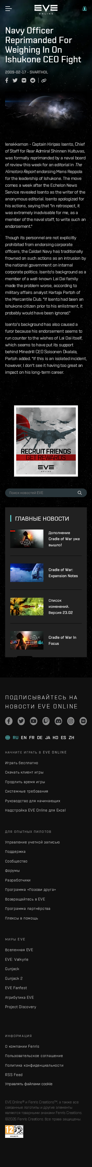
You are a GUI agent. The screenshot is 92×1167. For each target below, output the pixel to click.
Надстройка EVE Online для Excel (35, 810)
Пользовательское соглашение (34, 1055)
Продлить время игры (25, 782)
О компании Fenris (22, 1046)
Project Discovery (20, 1007)
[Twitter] (21, 721)
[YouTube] (33, 721)
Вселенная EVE (19, 950)
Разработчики (18, 880)
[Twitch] (46, 721)
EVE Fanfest (16, 988)
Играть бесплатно (21, 763)
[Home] (45, 13)
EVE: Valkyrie (17, 959)
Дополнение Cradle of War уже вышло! (64, 538)
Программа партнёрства (28, 908)
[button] (84, 8)
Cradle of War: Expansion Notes (63, 572)
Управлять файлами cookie (28, 1083)
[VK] (83, 721)
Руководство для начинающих (32, 801)
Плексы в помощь (21, 918)
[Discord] (58, 721)
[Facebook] (9, 721)
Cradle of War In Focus (62, 640)
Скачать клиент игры (24, 772)
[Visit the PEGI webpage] (14, 1131)
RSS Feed (14, 1074)
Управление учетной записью (32, 842)
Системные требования (26, 791)
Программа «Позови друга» (30, 889)
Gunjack (12, 969)
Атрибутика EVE (19, 997)
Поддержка (15, 851)
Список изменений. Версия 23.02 (61, 606)
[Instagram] (71, 721)
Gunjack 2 (14, 978)
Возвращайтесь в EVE (25, 899)
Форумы (12, 870)
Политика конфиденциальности (34, 1065)
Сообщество (16, 861)
